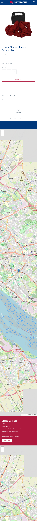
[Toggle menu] (2, 2)
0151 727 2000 (7, 434)
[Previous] (3, 99)
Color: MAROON (7, 64)
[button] (18, 271)
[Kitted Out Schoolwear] (18, 2)
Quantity (4, 68)
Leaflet (25, 414)
